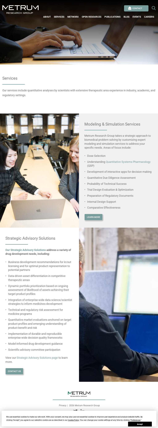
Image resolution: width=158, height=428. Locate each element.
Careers (149, 16)
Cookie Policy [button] (73, 420)
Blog (126, 16)
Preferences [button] (135, 420)
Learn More (93, 217)
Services (59, 16)
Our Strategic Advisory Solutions (25, 250)
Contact (137, 8)
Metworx (73, 16)
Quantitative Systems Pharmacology (128, 161)
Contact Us (14, 371)
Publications (112, 16)
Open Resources (91, 16)
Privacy (62, 405)
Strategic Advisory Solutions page (37, 357)
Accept (140, 424)
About (47, 16)
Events (137, 16)
